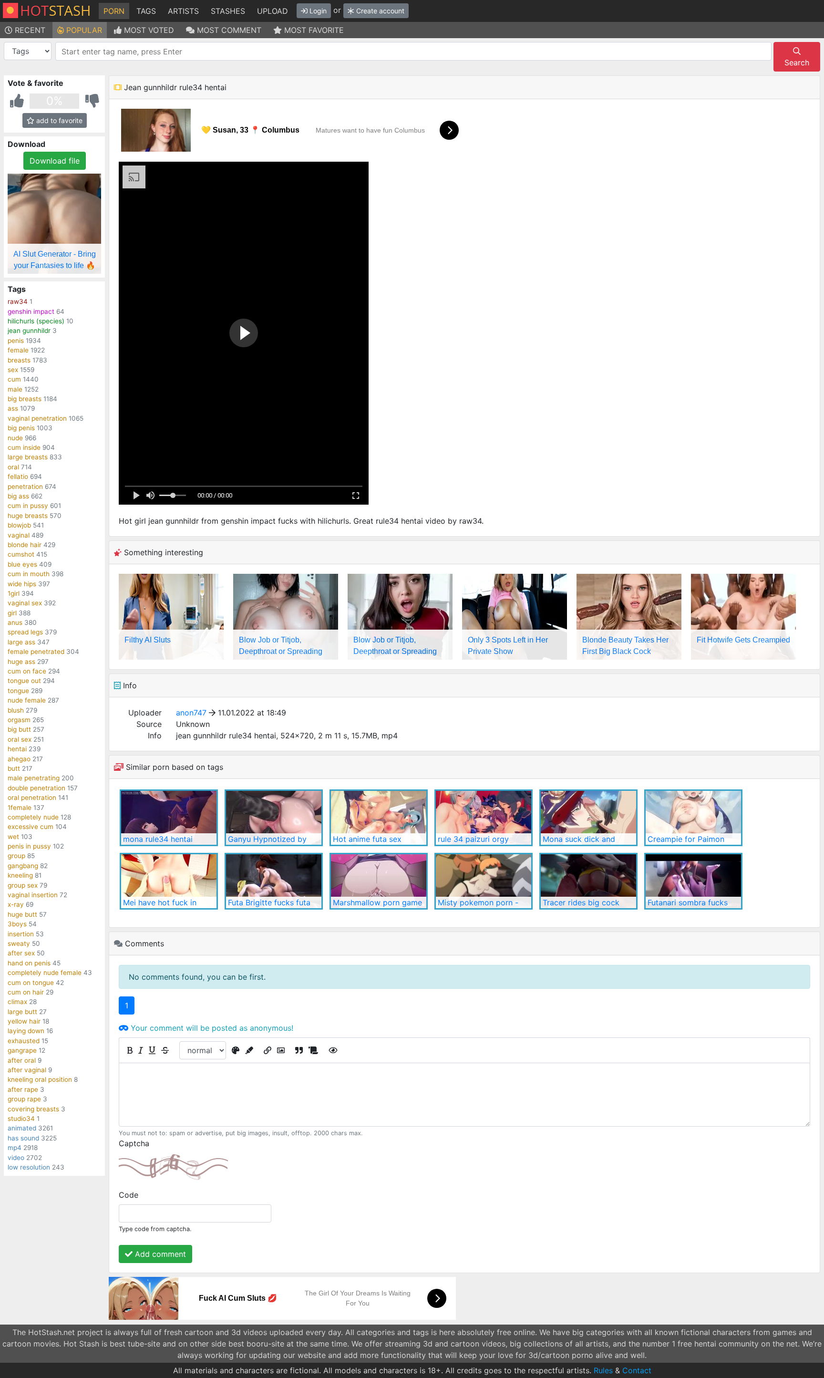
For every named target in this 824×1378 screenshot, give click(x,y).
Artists (183, 11)
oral (13, 467)
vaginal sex (25, 603)
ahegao (19, 759)
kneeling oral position (40, 1079)
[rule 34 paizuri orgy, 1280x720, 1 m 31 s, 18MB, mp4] (483, 818)
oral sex (19, 739)
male (15, 389)
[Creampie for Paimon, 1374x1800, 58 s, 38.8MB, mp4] (693, 818)
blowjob (19, 525)
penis (16, 340)
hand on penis (29, 963)
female (18, 350)
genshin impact (31, 311)
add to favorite (58, 120)
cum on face (27, 671)
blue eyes (22, 564)
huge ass (21, 661)
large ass (21, 642)
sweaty (19, 943)
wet (13, 836)
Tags (146, 11)
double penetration (36, 788)
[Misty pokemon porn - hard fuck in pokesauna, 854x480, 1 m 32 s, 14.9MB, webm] (483, 881)
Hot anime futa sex (367, 839)
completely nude (33, 817)
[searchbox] (415, 51)
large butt (22, 1011)
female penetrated (36, 651)
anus (15, 622)
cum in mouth (29, 574)
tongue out (24, 680)
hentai (17, 749)
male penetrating (34, 778)
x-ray (16, 904)
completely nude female (45, 972)
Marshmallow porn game (377, 902)
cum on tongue (31, 982)
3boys (17, 924)
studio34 (21, 1118)
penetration (25, 486)
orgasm (19, 720)
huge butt (22, 914)
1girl (14, 593)
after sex (21, 953)
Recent (28, 30)
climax (17, 1001)
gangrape (22, 1050)
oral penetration (32, 797)
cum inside (24, 447)
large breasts (28, 457)
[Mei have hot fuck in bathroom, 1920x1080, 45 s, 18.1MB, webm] (168, 881)
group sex (23, 885)
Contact (636, 1370)
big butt (19, 729)
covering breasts (33, 1109)
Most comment (228, 30)
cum (14, 379)
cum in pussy (28, 505)
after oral (22, 1060)
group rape (24, 1099)
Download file (55, 161)
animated (22, 1128)
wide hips (22, 584)
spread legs (25, 632)
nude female (27, 700)
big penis (21, 428)
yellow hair (24, 1021)
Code (128, 1195)
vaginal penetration (37, 418)
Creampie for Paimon (686, 839)
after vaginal (27, 1070)
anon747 (191, 712)
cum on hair (26, 992)
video (16, 1157)
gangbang (23, 866)
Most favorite (313, 30)
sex (13, 369)
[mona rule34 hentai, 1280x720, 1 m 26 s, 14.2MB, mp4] (168, 818)
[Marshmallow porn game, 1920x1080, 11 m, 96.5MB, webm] (378, 881)
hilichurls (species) (36, 321)
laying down (26, 1031)
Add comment (159, 1254)
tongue (18, 690)
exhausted (24, 1041)
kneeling (20, 875)
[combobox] (413, 51)
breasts (19, 360)
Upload (272, 11)
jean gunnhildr (29, 330)
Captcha (134, 1143)
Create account (379, 11)
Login (317, 11)
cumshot (21, 554)
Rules (603, 1370)
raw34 (18, 301)
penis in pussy (29, 846)
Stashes (228, 11)
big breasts (24, 399)
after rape (23, 1089)
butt (14, 768)
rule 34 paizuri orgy (473, 839)
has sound (23, 1138)
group (16, 856)
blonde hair (24, 545)
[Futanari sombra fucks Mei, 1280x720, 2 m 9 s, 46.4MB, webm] (693, 881)
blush (16, 710)
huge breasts (28, 515)
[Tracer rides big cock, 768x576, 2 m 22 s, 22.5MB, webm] (588, 881)
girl (12, 613)
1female (19, 807)
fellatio (18, 476)
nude (15, 438)
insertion (21, 934)
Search (796, 62)
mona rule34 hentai (158, 839)
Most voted (148, 30)
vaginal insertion (33, 895)
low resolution (29, 1167)
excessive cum (30, 826)
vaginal (19, 535)
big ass (18, 496)
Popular (83, 30)
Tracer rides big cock (581, 902)
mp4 (14, 1147)
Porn (113, 11)
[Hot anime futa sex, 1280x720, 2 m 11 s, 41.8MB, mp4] (378, 818)
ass (13, 408)
